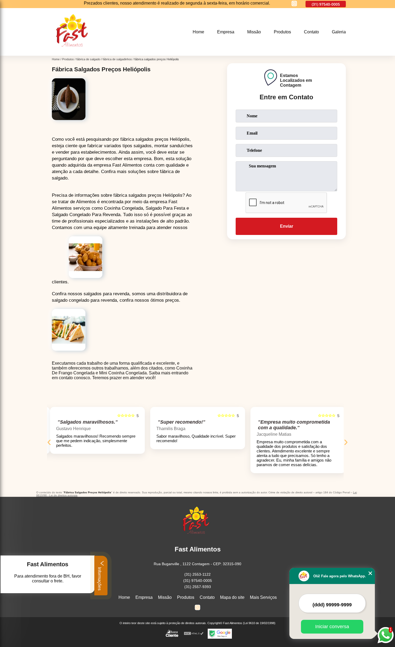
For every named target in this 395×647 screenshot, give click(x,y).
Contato (311, 32)
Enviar (286, 226)
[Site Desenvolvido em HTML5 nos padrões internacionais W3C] (194, 634)
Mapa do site (232, 597)
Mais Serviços (263, 597)
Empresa (225, 32)
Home (198, 32)
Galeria (339, 32)
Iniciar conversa (332, 626)
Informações (99, 578)
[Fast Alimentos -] (74, 52)
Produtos (282, 32)
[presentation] (49, 441)
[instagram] (294, 4)
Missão (254, 32)
